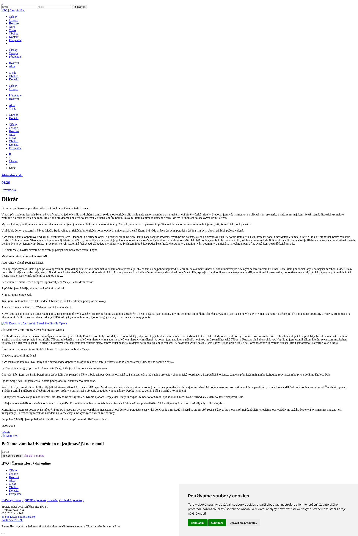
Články (13, 161)
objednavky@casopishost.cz (18, 516)
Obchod (13, 487)
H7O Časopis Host (13, 10)
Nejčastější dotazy (12, 500)
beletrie (5, 432)
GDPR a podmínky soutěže (41, 500)
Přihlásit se (79, 6)
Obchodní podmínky (71, 500)
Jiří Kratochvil (9, 435)
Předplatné (15, 494)
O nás (12, 483)
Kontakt (13, 490)
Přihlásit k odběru (34, 455)
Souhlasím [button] (198, 522)
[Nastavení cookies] (2, 533)
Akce (12, 480)
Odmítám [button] (217, 522)
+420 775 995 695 (12, 520)
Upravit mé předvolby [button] (243, 522)
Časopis (13, 473)
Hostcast (14, 477)
